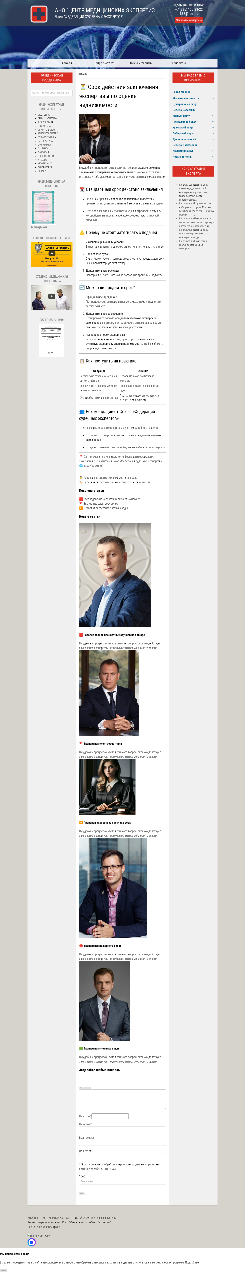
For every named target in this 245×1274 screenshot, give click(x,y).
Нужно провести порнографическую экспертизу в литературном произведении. (196, 222)
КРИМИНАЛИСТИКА (48, 118)
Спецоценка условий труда (44, 1227)
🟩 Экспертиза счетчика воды (99, 1048)
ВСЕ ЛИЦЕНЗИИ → (40, 227)
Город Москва (181, 92)
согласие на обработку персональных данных (116, 1164)
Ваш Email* (85, 1116)
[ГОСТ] (51, 356)
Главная (66, 63)
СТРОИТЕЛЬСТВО (46, 129)
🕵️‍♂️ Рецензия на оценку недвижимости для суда (108, 477)
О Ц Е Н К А (43, 148)
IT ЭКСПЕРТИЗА (45, 122)
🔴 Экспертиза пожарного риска (100, 945)
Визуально (82, 1088)
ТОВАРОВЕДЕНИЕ (46, 156)
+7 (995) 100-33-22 (189, 9)
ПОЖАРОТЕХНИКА (47, 137)
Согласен (3, 1270)
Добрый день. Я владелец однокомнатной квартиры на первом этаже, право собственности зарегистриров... (194, 192)
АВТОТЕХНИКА (45, 163)
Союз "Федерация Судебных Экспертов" (86, 1222)
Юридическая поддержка (51, 77)
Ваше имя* (85, 1124)
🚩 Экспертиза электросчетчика (98, 503)
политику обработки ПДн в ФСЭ (98, 1169)
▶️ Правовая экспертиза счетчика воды (103, 508)
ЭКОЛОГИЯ (43, 152)
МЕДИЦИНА (44, 114)
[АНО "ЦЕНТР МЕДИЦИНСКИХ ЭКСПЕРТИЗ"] (38, 21)
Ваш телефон (86, 1137)
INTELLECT (43, 159)
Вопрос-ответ (104, 63)
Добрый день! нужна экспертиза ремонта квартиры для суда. (193, 233)
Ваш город (85, 1151)
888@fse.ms (189, 14)
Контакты (179, 63)
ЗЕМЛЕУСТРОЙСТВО (48, 133)
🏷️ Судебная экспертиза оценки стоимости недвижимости (114, 482)
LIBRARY (83, 74)
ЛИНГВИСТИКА (45, 140)
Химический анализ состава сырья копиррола (193, 245)
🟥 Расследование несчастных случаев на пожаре (109, 499)
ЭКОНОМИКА (44, 144)
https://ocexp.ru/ (93, 465)
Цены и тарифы (141, 63)
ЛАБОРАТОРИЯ (45, 167)
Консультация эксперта (193, 171)
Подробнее (192, 1262)
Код (88, 1088)
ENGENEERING (45, 125)
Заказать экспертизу (189, 20)
